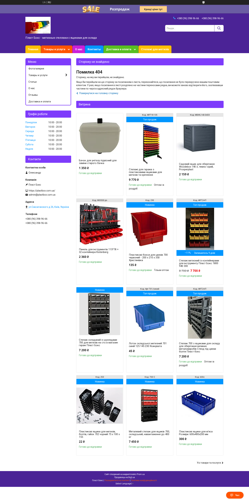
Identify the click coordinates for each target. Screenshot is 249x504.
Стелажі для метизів (155, 49)
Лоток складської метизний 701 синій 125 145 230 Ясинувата (148, 344)
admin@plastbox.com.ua (42, 194)
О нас (78, 49)
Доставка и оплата (118, 49)
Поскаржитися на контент (117, 480)
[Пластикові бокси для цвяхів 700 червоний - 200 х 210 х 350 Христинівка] (149, 229)
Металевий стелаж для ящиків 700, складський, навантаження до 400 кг (149, 434)
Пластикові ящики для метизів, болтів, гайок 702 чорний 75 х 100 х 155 (99, 434)
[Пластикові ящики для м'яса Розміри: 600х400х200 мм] (200, 405)
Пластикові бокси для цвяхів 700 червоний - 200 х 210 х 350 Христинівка (148, 257)
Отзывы (33, 94)
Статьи (32, 81)
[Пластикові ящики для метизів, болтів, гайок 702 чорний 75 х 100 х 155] (99, 405)
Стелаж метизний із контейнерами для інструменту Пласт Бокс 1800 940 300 (199, 263)
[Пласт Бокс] (38, 25)
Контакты (94, 49)
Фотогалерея (36, 68)
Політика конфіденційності (144, 480)
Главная (33, 49)
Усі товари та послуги (209, 462)
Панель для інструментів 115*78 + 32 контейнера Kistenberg (99, 250)
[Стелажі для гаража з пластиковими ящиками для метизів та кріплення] (149, 143)
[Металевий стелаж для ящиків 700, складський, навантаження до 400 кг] (149, 405)
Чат (237, 495)
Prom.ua (141, 474)
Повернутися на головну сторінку (98, 93)
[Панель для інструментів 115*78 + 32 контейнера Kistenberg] (99, 223)
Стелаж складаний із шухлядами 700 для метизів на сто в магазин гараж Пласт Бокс (98, 342)
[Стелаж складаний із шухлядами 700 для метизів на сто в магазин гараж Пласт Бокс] (99, 314)
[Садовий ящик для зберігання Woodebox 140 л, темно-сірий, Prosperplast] (200, 138)
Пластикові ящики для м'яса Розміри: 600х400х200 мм (196, 433)
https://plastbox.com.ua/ (42, 190)
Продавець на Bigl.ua (124, 477)
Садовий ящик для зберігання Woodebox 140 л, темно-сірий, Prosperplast (197, 167)
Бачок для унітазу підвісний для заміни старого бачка (98, 161)
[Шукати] (219, 28)
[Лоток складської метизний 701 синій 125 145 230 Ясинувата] (149, 317)
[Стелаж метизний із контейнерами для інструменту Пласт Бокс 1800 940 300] (200, 229)
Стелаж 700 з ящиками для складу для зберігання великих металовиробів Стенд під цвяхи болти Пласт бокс (199, 347)
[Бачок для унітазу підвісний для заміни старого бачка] (99, 134)
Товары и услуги (54, 49)
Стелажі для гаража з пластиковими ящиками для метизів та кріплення (145, 172)
